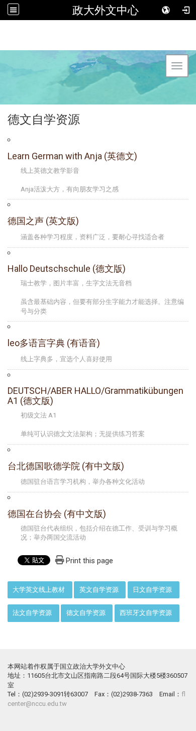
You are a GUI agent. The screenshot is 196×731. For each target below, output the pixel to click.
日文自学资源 (152, 589)
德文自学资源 (86, 612)
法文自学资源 (32, 612)
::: (2, 586)
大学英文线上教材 (39, 589)
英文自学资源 (99, 589)
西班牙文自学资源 (146, 612)
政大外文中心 (105, 10)
